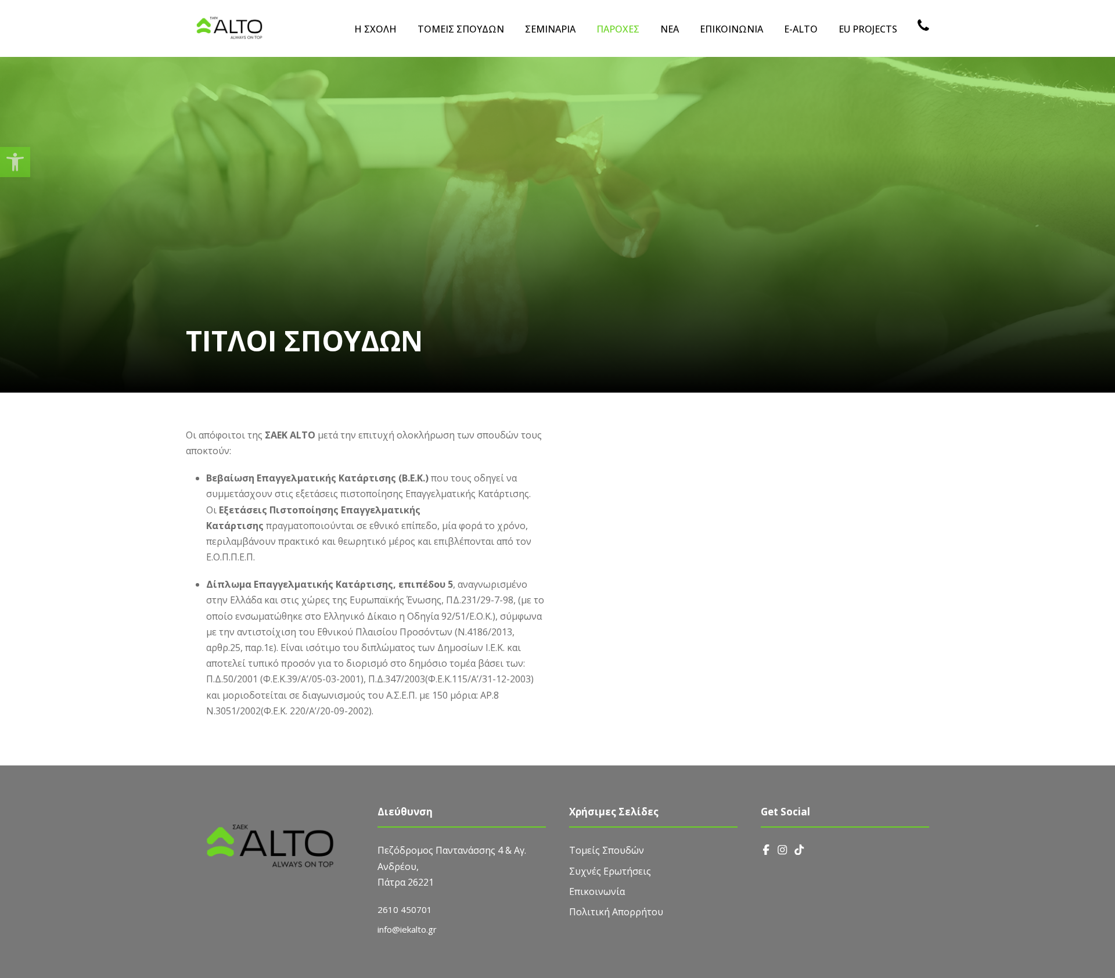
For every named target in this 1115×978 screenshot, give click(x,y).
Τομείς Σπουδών (606, 850)
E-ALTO (801, 29)
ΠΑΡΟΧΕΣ (617, 29)
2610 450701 (404, 909)
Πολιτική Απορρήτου (616, 911)
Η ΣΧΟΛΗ (375, 29)
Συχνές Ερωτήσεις (610, 871)
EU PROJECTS (868, 29)
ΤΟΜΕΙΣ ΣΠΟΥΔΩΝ (461, 29)
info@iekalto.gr (407, 929)
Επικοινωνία (597, 891)
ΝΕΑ (669, 29)
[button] (15, 162)
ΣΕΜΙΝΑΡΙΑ (550, 29)
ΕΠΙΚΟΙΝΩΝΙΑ (731, 29)
